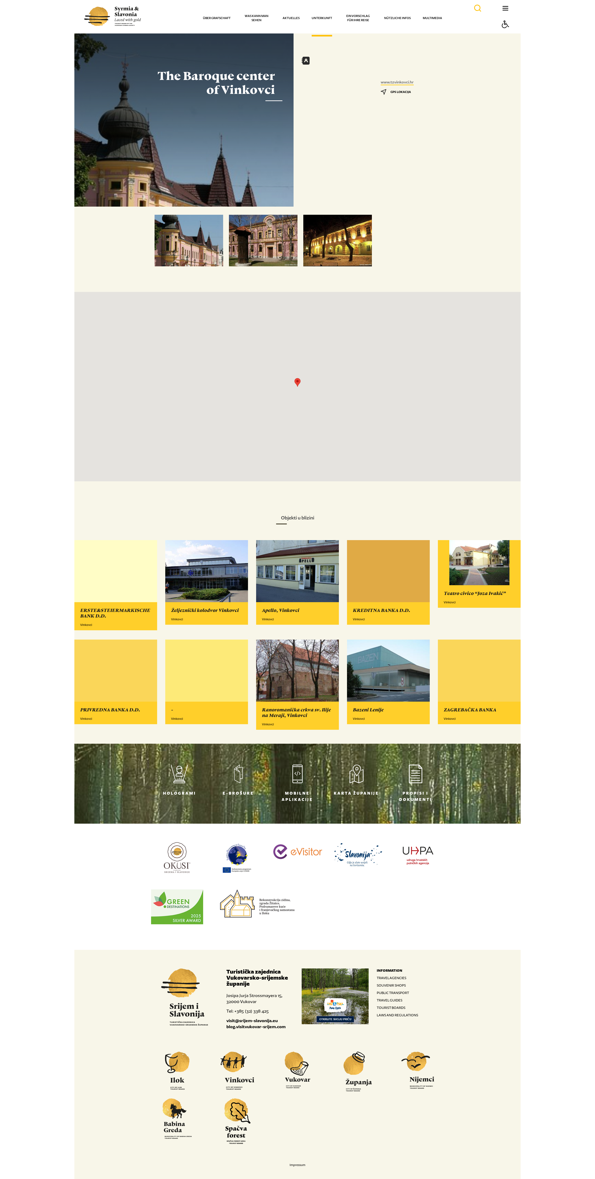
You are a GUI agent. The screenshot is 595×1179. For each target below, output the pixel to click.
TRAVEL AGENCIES (391, 978)
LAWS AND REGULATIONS (397, 1015)
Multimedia (432, 18)
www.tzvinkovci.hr (397, 82)
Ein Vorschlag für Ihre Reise (358, 18)
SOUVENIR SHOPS (391, 985)
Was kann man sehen (256, 18)
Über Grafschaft (217, 18)
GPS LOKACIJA (400, 92)
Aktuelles (291, 18)
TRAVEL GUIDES (389, 1000)
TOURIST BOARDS (391, 1007)
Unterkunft (322, 18)
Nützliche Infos (397, 18)
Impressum (297, 1165)
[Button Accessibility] (505, 32)
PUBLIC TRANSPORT (393, 993)
